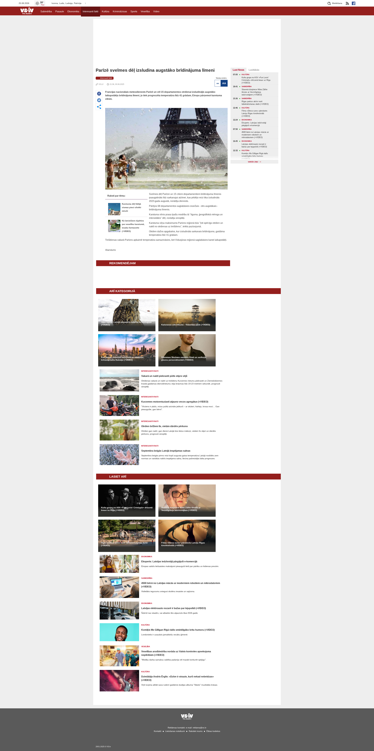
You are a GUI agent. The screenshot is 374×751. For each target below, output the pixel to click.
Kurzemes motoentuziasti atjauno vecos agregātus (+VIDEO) (174, 401)
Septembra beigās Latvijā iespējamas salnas (165, 451)
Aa (218, 83)
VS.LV (101, 84)
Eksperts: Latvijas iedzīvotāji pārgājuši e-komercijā (169, 561)
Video (156, 11)
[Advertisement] (187, 45)
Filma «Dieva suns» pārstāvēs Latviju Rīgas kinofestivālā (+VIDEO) (183, 544)
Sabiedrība (46, 11)
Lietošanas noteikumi (175, 731)
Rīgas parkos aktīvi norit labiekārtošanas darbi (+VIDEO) (124, 544)
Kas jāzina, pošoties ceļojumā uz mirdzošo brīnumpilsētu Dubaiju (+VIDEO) (122, 358)
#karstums (110, 250)
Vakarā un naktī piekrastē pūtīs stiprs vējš (164, 376)
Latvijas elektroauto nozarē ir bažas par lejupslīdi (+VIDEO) (173, 608)
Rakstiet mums (195, 731)
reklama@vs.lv (199, 727)
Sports (133, 11)
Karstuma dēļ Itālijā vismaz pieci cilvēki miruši (131, 207)
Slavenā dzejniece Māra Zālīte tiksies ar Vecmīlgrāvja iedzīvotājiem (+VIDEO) (180, 508)
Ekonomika (73, 11)
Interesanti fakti (90, 11)
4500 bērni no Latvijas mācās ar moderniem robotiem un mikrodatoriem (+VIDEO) (180, 585)
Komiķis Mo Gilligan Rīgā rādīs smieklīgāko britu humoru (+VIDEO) (178, 630)
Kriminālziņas (120, 11)
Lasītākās (254, 70)
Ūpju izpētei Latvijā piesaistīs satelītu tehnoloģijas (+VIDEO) (126, 323)
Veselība (145, 11)
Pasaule (59, 11)
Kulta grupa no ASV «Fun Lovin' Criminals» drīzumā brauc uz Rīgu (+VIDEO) (127, 508)
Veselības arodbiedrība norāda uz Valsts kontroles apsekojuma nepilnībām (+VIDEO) (176, 653)
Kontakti (157, 731)
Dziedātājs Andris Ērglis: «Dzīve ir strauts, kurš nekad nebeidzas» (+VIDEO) (177, 678)
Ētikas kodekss (213, 731)
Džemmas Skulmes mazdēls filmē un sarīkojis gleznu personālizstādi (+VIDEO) (183, 358)
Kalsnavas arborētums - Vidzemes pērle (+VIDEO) (185, 325)
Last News (238, 70)
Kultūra (105, 11)
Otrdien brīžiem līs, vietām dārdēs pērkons (164, 426)
